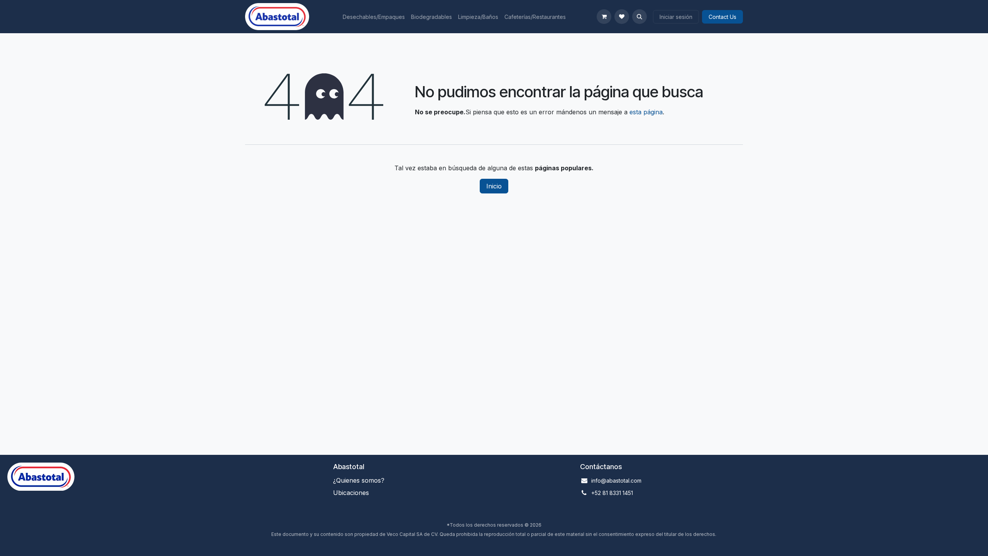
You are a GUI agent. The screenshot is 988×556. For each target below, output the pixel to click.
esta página (646, 112)
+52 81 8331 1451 (612, 493)
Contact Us (722, 17)
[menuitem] (374, 17)
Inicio (494, 186)
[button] (639, 16)
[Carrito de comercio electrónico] (604, 16)
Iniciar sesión (676, 17)
